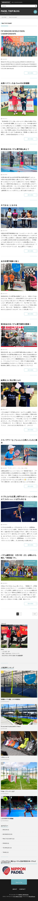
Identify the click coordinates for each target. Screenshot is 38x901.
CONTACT (22, 889)
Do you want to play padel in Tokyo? (11, 726)
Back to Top (19, 882)
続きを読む (30, 73)
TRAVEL (29, 40)
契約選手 (20, 655)
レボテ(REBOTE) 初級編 (7, 818)
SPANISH (5, 843)
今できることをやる (9, 205)
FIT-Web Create (17, 896)
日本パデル (15, 655)
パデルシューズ (5, 757)
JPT (10, 468)
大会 (22, 468)
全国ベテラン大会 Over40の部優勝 (15, 83)
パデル (18, 468)
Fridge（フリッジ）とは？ (8, 791)
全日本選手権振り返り (10, 261)
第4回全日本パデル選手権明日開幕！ (16, 324)
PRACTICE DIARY (31, 37)
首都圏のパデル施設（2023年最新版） (11, 699)
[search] (35, 6)
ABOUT (15, 889)
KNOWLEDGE (30, 327)
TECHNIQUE (30, 505)
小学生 (25, 468)
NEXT (34, 614)
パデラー (14, 468)
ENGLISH (4, 728)
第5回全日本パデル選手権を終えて (15, 149)
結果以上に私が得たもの (11, 380)
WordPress (32, 896)
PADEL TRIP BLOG (10, 11)
